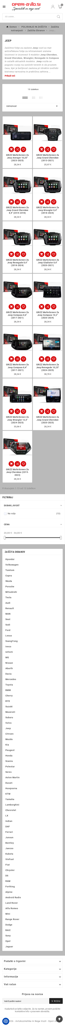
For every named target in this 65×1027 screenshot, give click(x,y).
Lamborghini (12, 805)
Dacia (8, 674)
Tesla (8, 597)
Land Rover (11, 903)
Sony (8, 935)
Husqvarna (11, 788)
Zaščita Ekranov (15, 551)
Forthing (10, 886)
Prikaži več (10, 76)
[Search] (58, 16)
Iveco (8, 646)
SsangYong (11, 641)
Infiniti (9, 652)
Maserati (10, 712)
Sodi (7, 625)
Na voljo (34, 513)
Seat (7, 619)
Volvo (8, 723)
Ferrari (9, 832)
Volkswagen (12, 565)
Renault (9, 608)
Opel (8, 941)
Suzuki (9, 706)
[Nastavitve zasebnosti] (5, 1021)
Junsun (9, 837)
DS (6, 875)
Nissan (9, 663)
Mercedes (10, 679)
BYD (7, 701)
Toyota (9, 685)
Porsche (9, 586)
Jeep (8, 728)
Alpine (9, 892)
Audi (7, 603)
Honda (9, 755)
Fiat (7, 865)
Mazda (9, 739)
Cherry (9, 695)
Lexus (8, 635)
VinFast (9, 859)
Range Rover (12, 919)
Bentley (9, 843)
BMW (8, 690)
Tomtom (9, 570)
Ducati (9, 783)
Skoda (8, 581)
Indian (8, 821)
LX (6, 815)
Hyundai (10, 559)
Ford (7, 630)
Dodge (8, 925)
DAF (7, 826)
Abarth (9, 668)
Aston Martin (12, 777)
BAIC (8, 930)
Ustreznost (32, 106)
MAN (8, 614)
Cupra (8, 575)
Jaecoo (9, 848)
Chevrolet (10, 810)
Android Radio (13, 897)
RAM (7, 881)
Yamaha (9, 799)
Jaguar (9, 946)
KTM (7, 794)
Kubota (9, 854)
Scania (9, 761)
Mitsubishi (11, 592)
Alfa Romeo (11, 908)
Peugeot (10, 750)
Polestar (10, 766)
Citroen (9, 734)
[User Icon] (53, 6)
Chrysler (10, 870)
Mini (7, 914)
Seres (8, 772)
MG (7, 657)
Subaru (9, 717)
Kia (7, 745)
